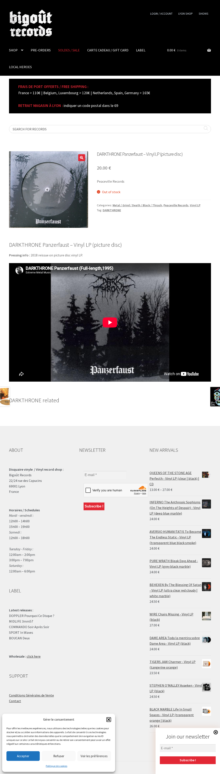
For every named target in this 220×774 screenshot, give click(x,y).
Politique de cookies (56, 766)
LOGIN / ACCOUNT (161, 13)
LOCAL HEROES (20, 67)
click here (34, 656)
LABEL (140, 50)
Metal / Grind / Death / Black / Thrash (137, 205)
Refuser (58, 756)
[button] (109, 719)
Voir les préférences (94, 756)
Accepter (23, 756)
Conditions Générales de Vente (31, 695)
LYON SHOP (185, 13)
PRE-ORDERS (41, 50)
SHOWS (203, 13)
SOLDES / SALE (69, 50)
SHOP (13, 50)
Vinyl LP (195, 205)
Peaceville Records (175, 205)
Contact (15, 701)
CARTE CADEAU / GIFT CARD (107, 50)
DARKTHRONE (112, 210)
